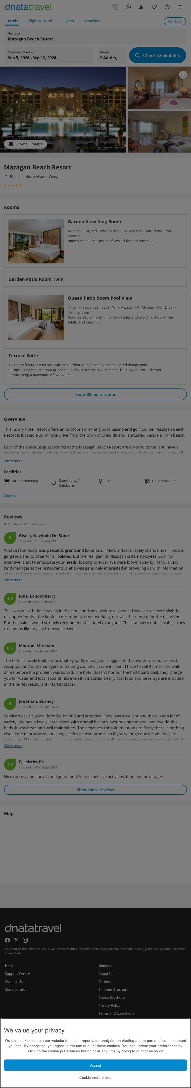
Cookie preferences (95, 1077)
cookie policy (153, 1050)
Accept (95, 1065)
